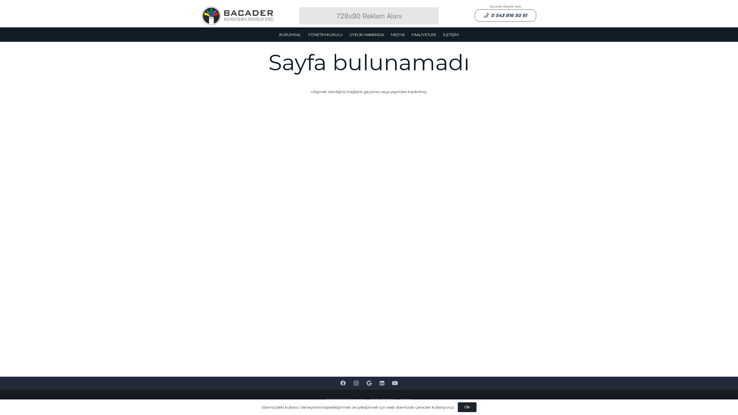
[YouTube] (395, 383)
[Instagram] (356, 383)
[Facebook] (343, 383)
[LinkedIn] (382, 383)
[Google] (369, 383)
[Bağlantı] (237, 16)
